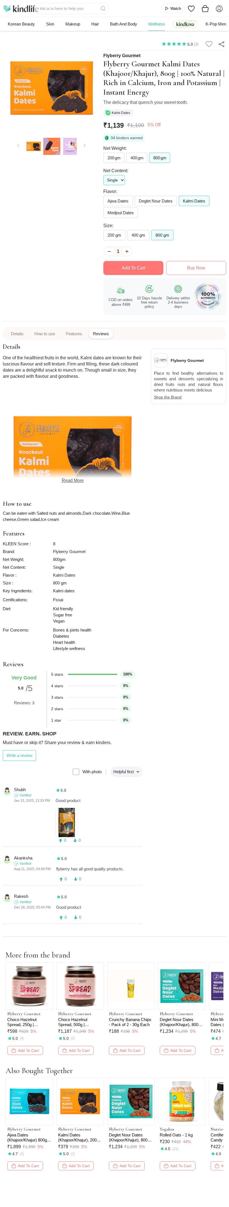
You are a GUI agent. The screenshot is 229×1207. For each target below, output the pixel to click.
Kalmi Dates (121, 113)
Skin (50, 24)
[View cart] (205, 8)
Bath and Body (123, 24)
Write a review (19, 755)
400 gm (138, 235)
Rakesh (21, 896)
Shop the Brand (168, 397)
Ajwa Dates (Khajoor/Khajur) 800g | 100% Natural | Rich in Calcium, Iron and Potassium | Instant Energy (28, 1138)
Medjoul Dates (121, 212)
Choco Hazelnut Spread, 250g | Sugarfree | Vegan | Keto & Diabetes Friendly (24, 1022)
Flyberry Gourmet (121, 55)
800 (159, 157)
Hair (95, 24)
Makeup (72, 24)
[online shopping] (21, 8)
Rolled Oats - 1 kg (176, 1135)
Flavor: (110, 191)
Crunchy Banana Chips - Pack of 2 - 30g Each (130, 1022)
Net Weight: (115, 148)
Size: (108, 225)
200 (114, 157)
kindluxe (185, 24)
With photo (92, 771)
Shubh (20, 789)
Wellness (156, 24)
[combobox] (71, 8)
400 (137, 157)
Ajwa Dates (118, 201)
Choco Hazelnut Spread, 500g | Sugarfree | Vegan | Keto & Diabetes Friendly (75, 1022)
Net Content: (115, 170)
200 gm (114, 235)
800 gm (162, 235)
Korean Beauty (21, 24)
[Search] (103, 8)
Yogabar (167, 1129)
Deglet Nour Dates (156, 201)
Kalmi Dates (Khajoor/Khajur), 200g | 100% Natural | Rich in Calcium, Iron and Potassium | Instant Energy (79, 1138)
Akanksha (23, 858)
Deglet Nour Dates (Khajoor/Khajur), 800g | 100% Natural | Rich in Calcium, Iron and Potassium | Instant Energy (181, 1022)
